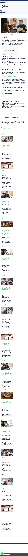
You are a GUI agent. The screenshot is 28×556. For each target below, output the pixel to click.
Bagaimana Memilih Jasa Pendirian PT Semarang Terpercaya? (8, 130)
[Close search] (0, 553)
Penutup (4, 54)
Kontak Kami (4, 9)
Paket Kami (3, 4)
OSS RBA (15, 62)
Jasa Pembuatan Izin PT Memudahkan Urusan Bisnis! (6, 173)
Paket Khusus (4, 5)
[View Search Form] (1, 11)
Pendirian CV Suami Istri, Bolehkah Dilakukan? (6, 128)
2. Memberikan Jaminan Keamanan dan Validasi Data (9, 50)
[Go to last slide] (2, 134)
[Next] (4, 134)
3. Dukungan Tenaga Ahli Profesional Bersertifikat (9, 51)
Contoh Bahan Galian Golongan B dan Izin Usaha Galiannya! (6, 231)
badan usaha (20, 58)
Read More (4, 160)
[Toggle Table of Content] (16, 47)
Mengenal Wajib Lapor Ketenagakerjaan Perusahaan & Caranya (6, 259)
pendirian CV (9, 106)
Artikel (3, 8)
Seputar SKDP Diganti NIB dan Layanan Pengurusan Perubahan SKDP (6, 288)
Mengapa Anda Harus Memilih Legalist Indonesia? (9, 53)
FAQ (2, 7)
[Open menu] (1, 14)
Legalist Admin (4, 175)
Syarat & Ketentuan (5, 6)
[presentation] (7, 139)
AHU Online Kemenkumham (12, 76)
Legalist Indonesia (20, 123)
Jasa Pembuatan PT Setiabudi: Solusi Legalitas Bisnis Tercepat (6, 202)
